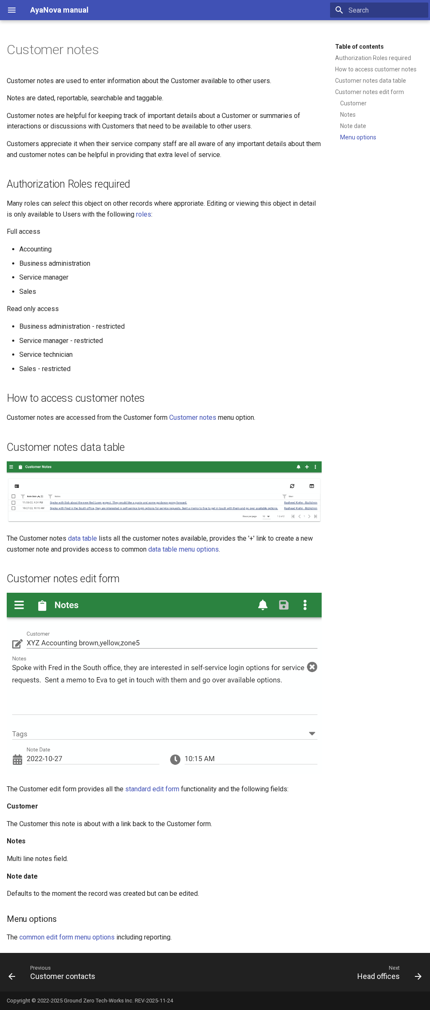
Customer (353, 103)
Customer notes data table (370, 80)
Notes (348, 114)
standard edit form (152, 789)
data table (82, 538)
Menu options (358, 137)
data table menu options (183, 549)
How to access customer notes (376, 69)
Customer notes (192, 417)
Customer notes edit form (369, 92)
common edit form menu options (67, 937)
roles (143, 214)
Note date (353, 126)
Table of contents (359, 46)
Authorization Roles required (373, 58)
